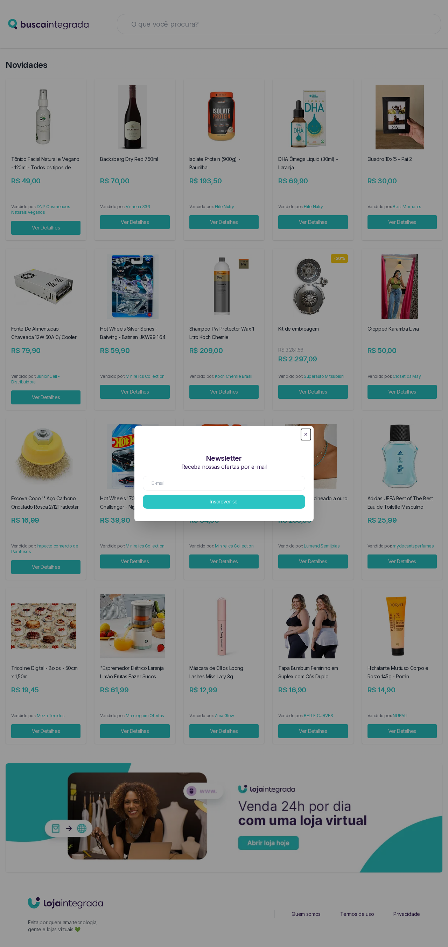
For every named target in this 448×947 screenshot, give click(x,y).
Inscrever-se (224, 501)
